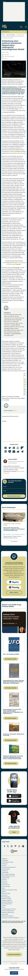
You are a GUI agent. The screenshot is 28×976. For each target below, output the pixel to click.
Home (3, 34)
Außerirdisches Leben (7, 862)
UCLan (15, 410)
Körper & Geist (5, 884)
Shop (14, 832)
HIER (4, 262)
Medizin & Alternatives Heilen (9, 890)
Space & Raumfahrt (10, 34)
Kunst (12, 523)
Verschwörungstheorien (8, 910)
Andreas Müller (5, 52)
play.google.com (14, 801)
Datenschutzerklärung (7, 916)
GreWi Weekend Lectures (8, 876)
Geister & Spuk (6, 869)
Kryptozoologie (6, 886)
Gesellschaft (5, 872)
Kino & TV (4, 881)
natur (3, 286)
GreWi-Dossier (5, 877)
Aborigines (9, 536)
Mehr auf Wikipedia (8, 623)
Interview (4, 879)
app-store (14, 796)
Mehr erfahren (14, 592)
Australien (14, 536)
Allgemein (4, 858)
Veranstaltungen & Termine (9, 909)
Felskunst (19, 536)
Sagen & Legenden (7, 900)
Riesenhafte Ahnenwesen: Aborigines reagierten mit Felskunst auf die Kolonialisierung (14, 529)
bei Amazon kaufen (10, 659)
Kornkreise (4, 883)
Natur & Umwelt (6, 893)
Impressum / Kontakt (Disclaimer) (10, 917)
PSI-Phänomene (6, 897)
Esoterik (4, 865)
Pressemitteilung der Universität (17, 153)
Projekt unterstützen (14, 954)
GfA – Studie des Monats (8, 874)
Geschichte (5, 870)
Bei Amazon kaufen (10, 763)
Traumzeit (15, 537)
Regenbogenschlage (8, 537)
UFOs (3, 907)
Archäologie (6, 523)
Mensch (4, 891)
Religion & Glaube (6, 898)
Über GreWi (5, 914)
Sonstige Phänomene (7, 902)
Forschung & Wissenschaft (8, 867)
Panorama (4, 895)
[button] (5, 448)
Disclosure (4, 863)
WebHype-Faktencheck (8, 912)
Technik (4, 905)
